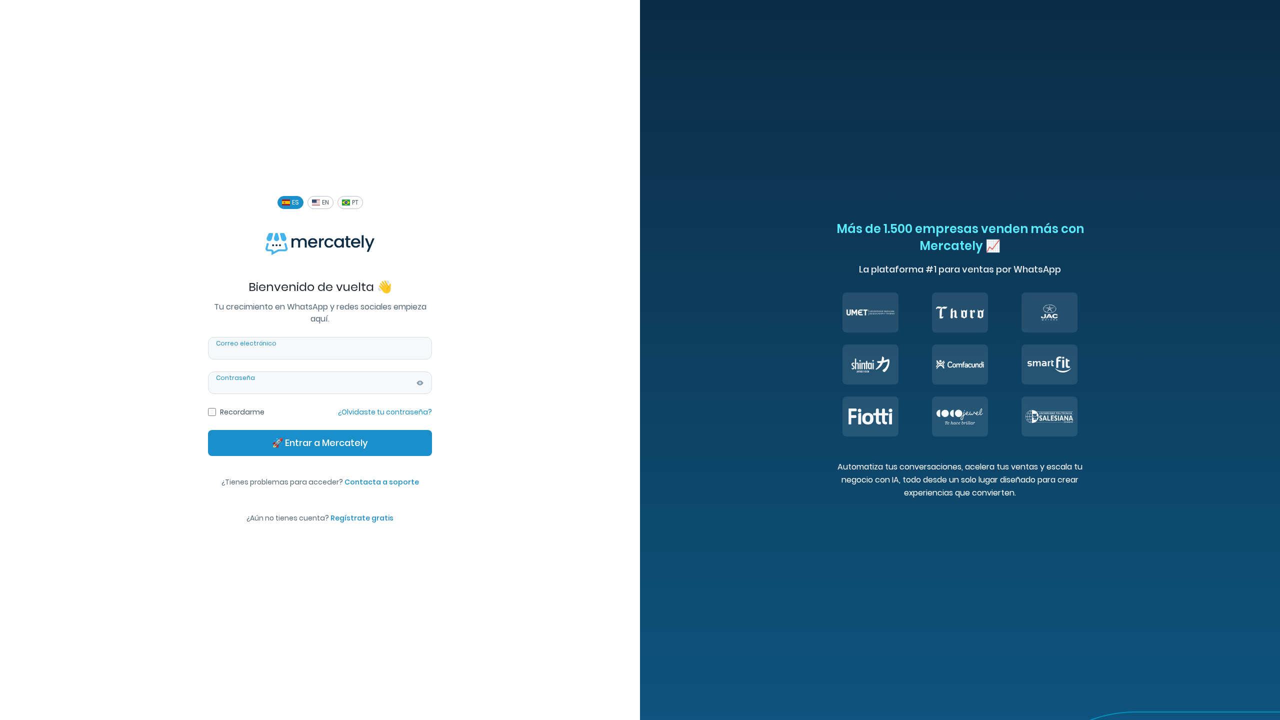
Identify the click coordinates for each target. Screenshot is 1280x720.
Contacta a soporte (381, 482)
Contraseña (235, 378)
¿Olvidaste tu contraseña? (385, 412)
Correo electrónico (246, 344)
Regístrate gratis (362, 518)
